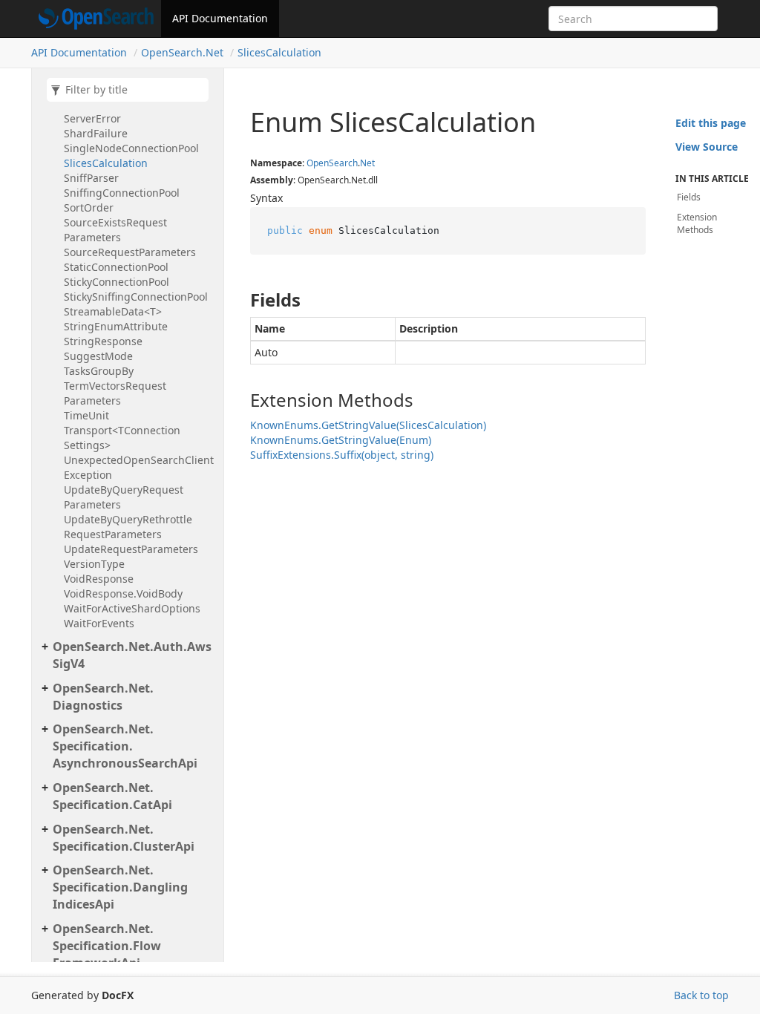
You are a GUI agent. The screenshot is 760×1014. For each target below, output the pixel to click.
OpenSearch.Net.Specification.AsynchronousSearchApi (125, 746)
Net (367, 163)
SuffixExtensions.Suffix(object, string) (341, 455)
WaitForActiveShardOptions (132, 608)
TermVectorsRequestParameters (115, 393)
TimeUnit (86, 415)
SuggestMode (98, 356)
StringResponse (103, 341)
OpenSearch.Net (182, 52)
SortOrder (89, 207)
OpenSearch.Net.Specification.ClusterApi (123, 837)
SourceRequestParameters (130, 252)
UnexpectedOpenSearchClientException (139, 467)
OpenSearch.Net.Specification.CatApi (112, 796)
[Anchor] (238, 300)
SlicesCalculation (279, 52)
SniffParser (91, 178)
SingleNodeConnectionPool (131, 148)
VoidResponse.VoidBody (123, 593)
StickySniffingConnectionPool (136, 297)
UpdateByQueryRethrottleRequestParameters (128, 526)
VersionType (94, 564)
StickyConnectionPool (116, 282)
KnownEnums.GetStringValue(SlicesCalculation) (368, 425)
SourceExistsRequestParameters (115, 229)
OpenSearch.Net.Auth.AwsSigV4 (132, 655)
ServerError (92, 118)
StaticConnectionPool (116, 267)
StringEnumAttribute (116, 326)
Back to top (701, 995)
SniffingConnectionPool (122, 193)
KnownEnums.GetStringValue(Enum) (340, 440)
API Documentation (220, 18)
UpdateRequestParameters (131, 549)
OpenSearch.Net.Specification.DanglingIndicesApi (120, 887)
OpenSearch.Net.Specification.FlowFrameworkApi (107, 945)
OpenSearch (332, 163)
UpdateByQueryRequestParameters (123, 497)
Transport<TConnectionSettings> (122, 437)
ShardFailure (96, 133)
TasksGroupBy (99, 371)
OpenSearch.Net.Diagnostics (103, 696)
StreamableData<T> (113, 311)
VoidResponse (99, 579)
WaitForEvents (99, 623)
